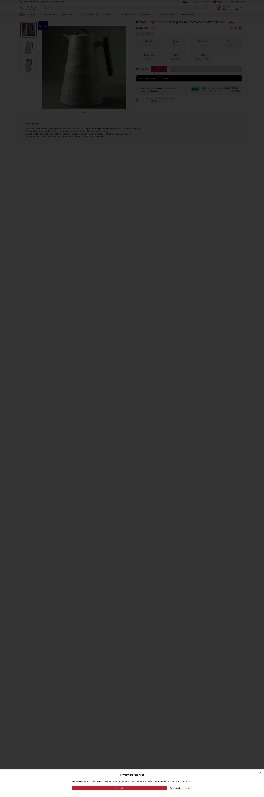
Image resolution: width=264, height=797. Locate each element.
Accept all (119, 788)
